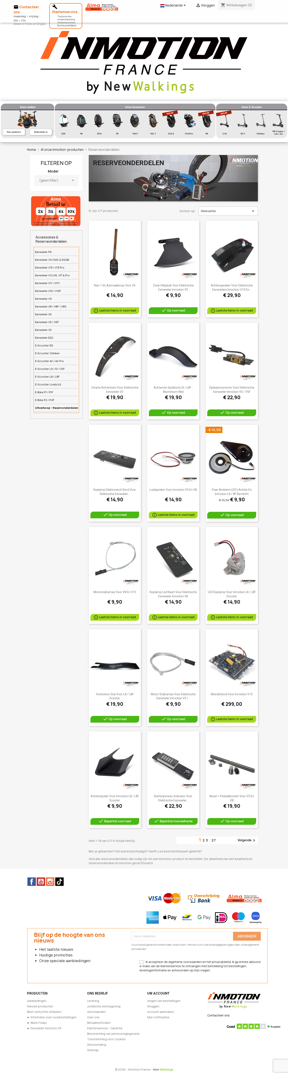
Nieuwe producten (40, 1006)
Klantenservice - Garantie (104, 1028)
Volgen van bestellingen (163, 1001)
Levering (93, 1001)
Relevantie (228, 211)
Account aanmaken (160, 1012)
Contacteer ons (218, 1015)
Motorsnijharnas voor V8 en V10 (114, 592)
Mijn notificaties (158, 1017)
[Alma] (56, 210)
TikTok (59, 881)
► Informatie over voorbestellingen (52, 1017)
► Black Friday (37, 1023)
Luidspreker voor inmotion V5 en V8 (173, 489)
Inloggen (153, 1006)
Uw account (158, 993)
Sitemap (93, 1050)
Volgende (247, 840)
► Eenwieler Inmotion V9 (44, 1028)
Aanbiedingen (36, 1001)
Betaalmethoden (99, 1023)
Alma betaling (96, 1045)
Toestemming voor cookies (106, 1039)
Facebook (31, 881)
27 (214, 840)
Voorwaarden (96, 1012)
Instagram (50, 881)
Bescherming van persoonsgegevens (113, 1034)
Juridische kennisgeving (103, 1006)
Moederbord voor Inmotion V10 (232, 694)
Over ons (93, 1017)
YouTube (41, 881)
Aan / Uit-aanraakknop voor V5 (115, 285)
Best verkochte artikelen (44, 1012)
